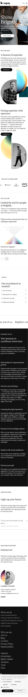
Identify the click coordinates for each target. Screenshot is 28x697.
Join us (4, 635)
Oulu (3, 667)
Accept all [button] (7, 690)
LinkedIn (3, 596)
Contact (4, 640)
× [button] (26, 675)
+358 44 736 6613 (6, 591)
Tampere (5, 662)
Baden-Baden (7, 659)
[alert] (14, 684)
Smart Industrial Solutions (9, 615)
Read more (9, 679)
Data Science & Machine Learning (11, 620)
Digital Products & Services (9, 623)
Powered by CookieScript (5, 693)
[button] (24, 3)
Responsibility (7, 646)
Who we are (6, 632)
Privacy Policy (7, 643)
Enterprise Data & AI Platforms (10, 618)
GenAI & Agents (6, 626)
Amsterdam (6, 656)
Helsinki (4, 653)
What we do (6, 612)
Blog (3, 638)
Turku (3, 664)
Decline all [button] (20, 690)
